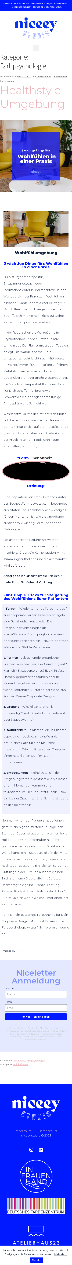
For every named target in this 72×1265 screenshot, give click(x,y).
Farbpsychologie (36, 1060)
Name (9, 988)
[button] (36, 48)
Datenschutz (47, 1131)
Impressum (26, 1131)
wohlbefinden (20, 1064)
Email (9, 1002)
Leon (19, 950)
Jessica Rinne (43, 76)
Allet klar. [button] (36, 1260)
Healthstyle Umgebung (32, 97)
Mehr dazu (60, 1254)
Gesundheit (19, 1060)
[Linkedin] (41, 1149)
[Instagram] (31, 1149)
